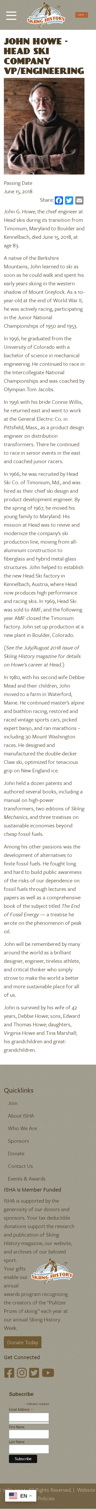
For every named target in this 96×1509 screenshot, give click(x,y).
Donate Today (22, 1342)
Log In (81, 14)
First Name (17, 1427)
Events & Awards (27, 1178)
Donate (16, 1153)
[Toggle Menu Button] (11, 13)
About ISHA (21, 1115)
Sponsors (18, 1141)
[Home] (46, 15)
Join (12, 1103)
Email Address (21, 1409)
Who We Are (22, 1128)
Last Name (17, 1442)
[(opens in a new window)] (9, 1373)
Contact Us (20, 1166)
